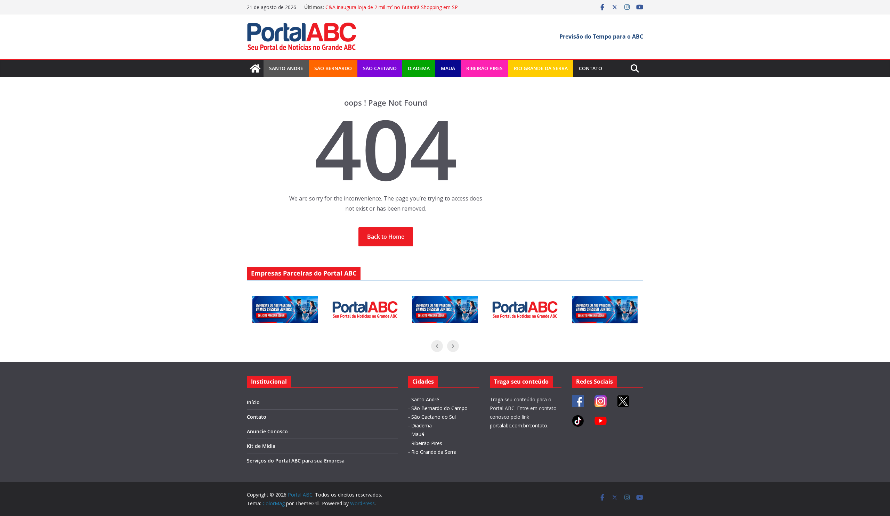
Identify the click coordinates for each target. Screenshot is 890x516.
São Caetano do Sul (433, 416)
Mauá (448, 68)
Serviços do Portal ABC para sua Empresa (296, 460)
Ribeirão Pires (484, 68)
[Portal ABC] (255, 68)
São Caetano (380, 68)
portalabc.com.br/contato (518, 425)
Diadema (419, 68)
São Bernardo (333, 68)
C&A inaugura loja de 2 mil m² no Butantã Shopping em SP (391, 7)
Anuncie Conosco (267, 431)
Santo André (286, 68)
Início (253, 402)
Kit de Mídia (261, 446)
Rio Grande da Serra (541, 68)
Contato (590, 68)
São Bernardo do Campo (439, 408)
